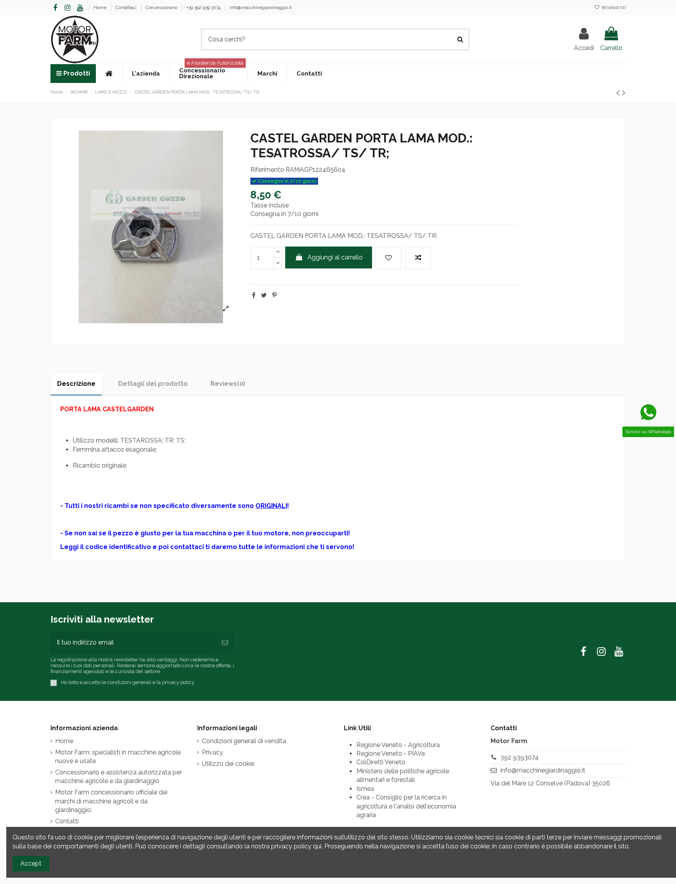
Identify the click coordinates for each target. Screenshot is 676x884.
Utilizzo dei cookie (228, 763)
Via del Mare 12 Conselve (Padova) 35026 (550, 783)
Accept (30, 863)
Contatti (67, 821)
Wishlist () (613, 7)
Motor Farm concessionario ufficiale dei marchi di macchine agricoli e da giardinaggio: (111, 801)
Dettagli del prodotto (153, 383)
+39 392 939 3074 (204, 7)
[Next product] (624, 92)
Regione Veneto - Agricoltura (398, 745)
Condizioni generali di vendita (244, 741)
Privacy (212, 752)
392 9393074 (519, 757)
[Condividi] (253, 295)
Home (100, 7)
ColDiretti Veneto (380, 762)
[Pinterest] (274, 295)
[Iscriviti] (225, 643)
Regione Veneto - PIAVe (390, 753)
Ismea (365, 788)
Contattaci (126, 7)
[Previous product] (619, 92)
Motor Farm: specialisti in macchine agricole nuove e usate (118, 757)
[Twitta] (264, 295)
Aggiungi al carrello (335, 257)
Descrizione (76, 383)
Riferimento (267, 169)
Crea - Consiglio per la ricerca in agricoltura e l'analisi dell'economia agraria (406, 806)
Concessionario (162, 7)
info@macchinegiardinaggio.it (261, 7)
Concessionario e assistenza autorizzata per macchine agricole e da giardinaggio (118, 777)
